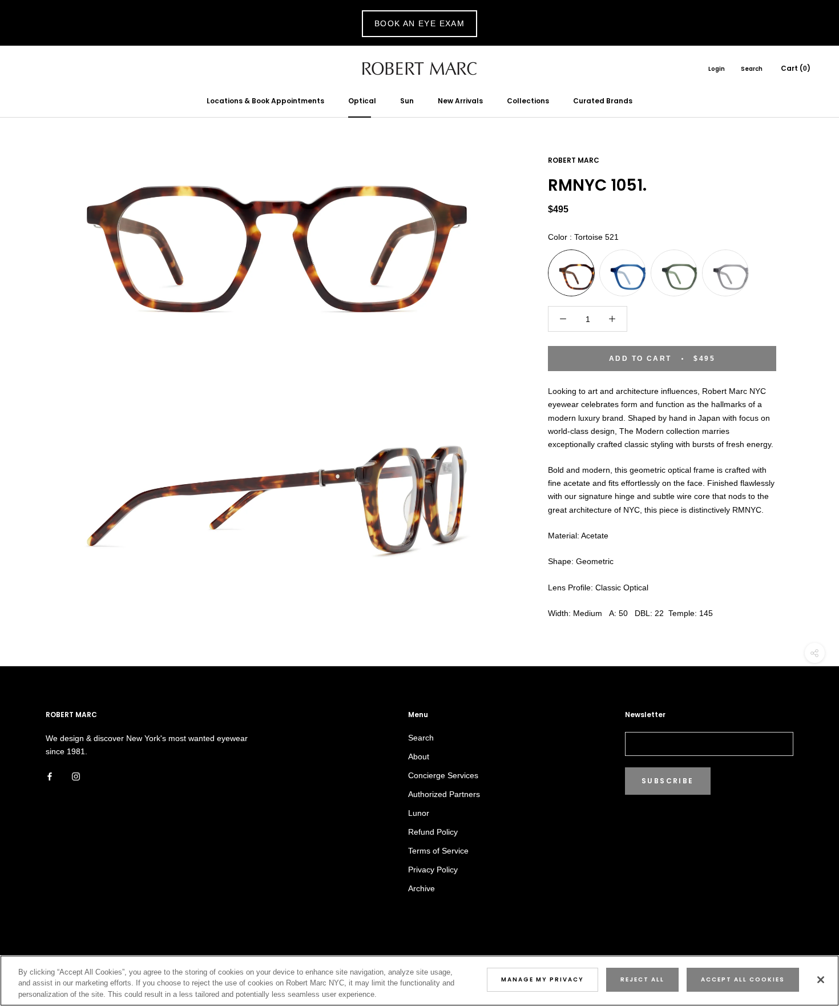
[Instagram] (76, 776)
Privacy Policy (433, 869)
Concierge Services (443, 775)
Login (716, 69)
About (418, 756)
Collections (528, 101)
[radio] (571, 273)
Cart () (795, 68)
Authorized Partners (444, 794)
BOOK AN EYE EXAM (419, 23)
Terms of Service (438, 850)
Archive (421, 888)
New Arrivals (460, 101)
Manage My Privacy (542, 979)
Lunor (418, 813)
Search (752, 69)
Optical (362, 101)
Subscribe (668, 781)
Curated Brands (602, 101)
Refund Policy (433, 831)
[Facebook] (50, 776)
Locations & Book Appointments (265, 101)
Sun (407, 101)
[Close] (820, 979)
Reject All (642, 979)
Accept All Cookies (743, 979)
